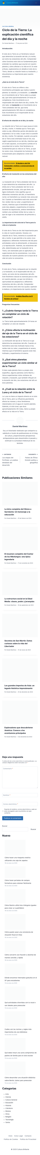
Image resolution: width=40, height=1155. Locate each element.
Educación (9, 1103)
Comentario (8, 768)
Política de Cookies (11, 1139)
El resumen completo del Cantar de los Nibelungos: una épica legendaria (18, 557)
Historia (8, 1105)
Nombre (6, 795)
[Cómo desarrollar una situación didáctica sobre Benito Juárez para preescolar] (15, 1068)
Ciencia (8, 1097)
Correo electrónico (10, 804)
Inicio (10, 1136)
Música (8, 1111)
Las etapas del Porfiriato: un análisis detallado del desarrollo (10, 460)
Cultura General (8, 26)
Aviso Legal (18, 1136)
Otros (7, 1114)
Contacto (28, 1136)
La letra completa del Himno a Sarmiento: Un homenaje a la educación (17, 512)
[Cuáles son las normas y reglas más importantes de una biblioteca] (15, 1019)
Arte (7, 1094)
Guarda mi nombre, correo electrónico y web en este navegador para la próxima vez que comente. (20, 811)
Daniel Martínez (9, 43)
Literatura (9, 1108)
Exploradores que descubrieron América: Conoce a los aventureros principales (18, 730)
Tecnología (9, 1120)
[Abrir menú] (36, 2)
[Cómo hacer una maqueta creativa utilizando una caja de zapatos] (15, 847)
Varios (7, 1122)
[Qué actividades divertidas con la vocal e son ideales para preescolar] (15, 993)
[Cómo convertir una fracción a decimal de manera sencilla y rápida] (15, 947)
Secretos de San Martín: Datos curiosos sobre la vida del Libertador (18, 643)
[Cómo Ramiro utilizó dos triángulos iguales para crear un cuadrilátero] (15, 896)
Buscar (4, 826)
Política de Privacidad (28, 1139)
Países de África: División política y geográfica (31, 459)
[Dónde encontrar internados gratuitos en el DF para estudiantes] (15, 969)
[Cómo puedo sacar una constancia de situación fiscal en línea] (15, 922)
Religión (8, 1117)
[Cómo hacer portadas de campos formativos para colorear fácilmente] (15, 872)
